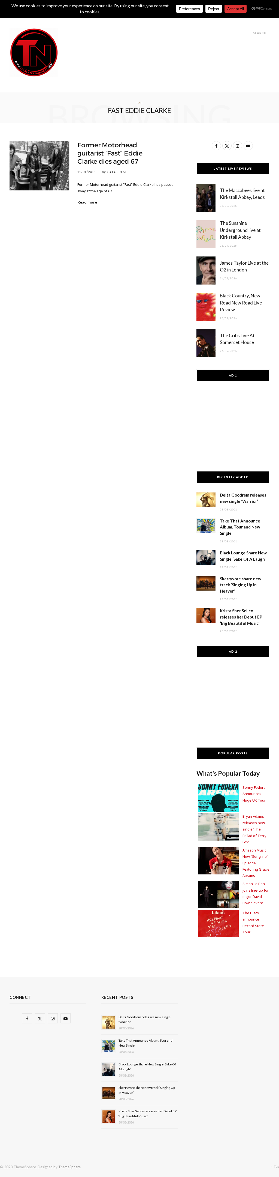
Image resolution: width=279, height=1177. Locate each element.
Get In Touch (154, 19)
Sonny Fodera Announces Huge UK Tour (254, 794)
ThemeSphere (69, 1167)
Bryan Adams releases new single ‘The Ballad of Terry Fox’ (254, 829)
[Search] (248, 33)
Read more (87, 202)
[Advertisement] (170, 40)
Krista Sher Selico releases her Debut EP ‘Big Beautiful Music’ (241, 617)
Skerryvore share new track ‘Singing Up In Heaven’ (240, 585)
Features (121, 19)
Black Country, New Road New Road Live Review (241, 303)
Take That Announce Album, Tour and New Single (240, 527)
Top (276, 1166)
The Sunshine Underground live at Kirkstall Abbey (240, 230)
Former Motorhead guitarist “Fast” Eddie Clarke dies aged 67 (109, 153)
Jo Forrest (117, 172)
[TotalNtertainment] (34, 52)
